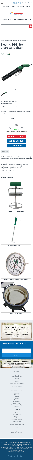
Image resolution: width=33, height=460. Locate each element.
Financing (16, 400)
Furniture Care (17, 380)
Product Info (5, 151)
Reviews (17, 381)
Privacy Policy (16, 431)
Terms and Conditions (16, 432)
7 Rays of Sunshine (17, 421)
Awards (17, 423)
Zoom (18, 89)
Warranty (16, 394)
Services (17, 398)
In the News (17, 413)
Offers (22, 6)
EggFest (28, 6)
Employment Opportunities (17, 383)
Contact (14, 6)
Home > (2, 40)
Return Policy (16, 403)
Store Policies (16, 401)
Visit (18, 6)
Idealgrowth (21, 451)
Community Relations (16, 419)
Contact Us (17, 393)
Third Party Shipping (17, 405)
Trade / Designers (16, 375)
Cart (31, 2)
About (8, 6)
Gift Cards (16, 406)
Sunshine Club (16, 385)
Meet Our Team (17, 414)
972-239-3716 (19, 445)
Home (4, 6)
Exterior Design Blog (17, 376)
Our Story (16, 416)
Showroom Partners (17, 386)
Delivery (17, 396)
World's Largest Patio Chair (17, 424)
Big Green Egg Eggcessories (19, 40)
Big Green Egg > (9, 40)
